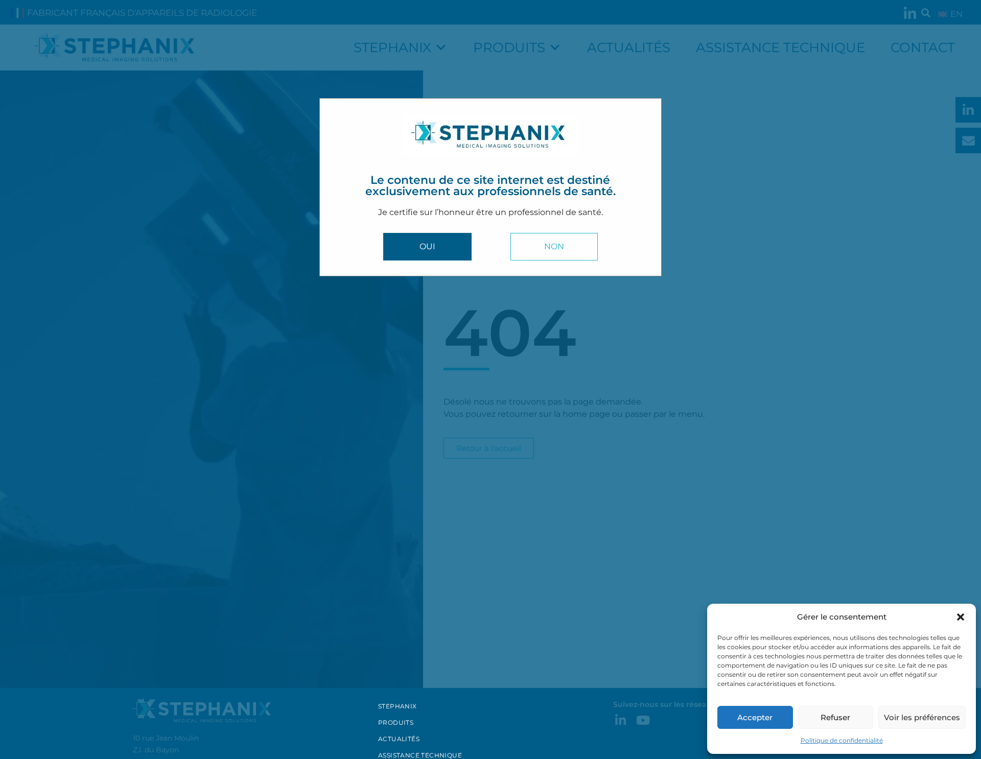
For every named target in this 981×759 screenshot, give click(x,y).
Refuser (835, 717)
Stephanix (397, 706)
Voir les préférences (922, 717)
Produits (395, 722)
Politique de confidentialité (842, 740)
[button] (960, 617)
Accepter (755, 717)
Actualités (398, 739)
